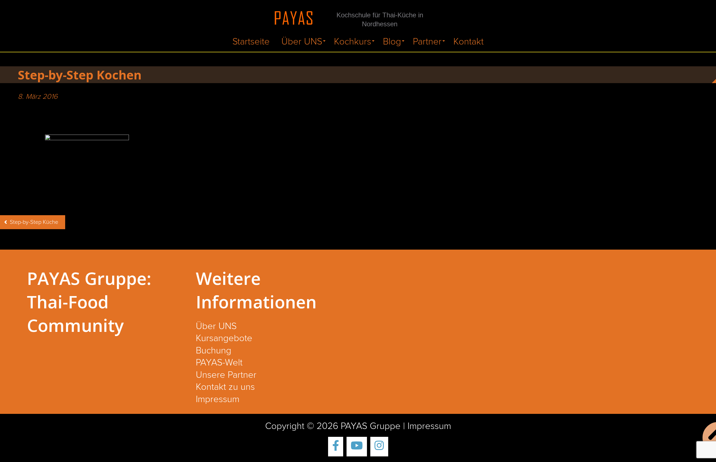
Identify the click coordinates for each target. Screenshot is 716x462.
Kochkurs (352, 41)
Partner (427, 41)
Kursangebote (224, 338)
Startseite (251, 41)
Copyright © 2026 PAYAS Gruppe (333, 426)
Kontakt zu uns (225, 387)
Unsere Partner (226, 375)
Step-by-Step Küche (34, 222)
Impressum (217, 399)
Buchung (213, 351)
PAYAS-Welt (219, 363)
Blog (392, 41)
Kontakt (468, 41)
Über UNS (301, 41)
